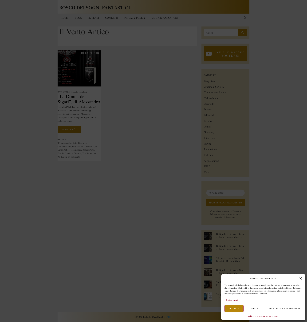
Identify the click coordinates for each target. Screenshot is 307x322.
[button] (300, 278)
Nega (254, 308)
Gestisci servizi (232, 300)
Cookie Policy (252, 316)
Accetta (234, 308)
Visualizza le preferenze (284, 308)
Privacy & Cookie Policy (268, 316)
